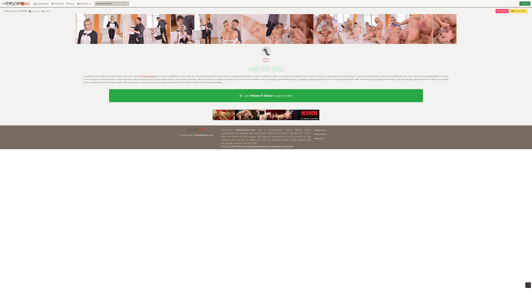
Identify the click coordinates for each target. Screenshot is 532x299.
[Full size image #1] (111, 29)
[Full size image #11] (349, 29)
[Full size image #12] (373, 29)
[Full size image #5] (206, 29)
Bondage (254, 69)
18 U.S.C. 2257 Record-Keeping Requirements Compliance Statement (257, 146)
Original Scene (320, 130)
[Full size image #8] (278, 29)
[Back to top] (528, 285)
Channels (58, 3)
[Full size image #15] (444, 29)
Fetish (266, 69)
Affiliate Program (320, 134)
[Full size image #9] (302, 29)
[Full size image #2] (135, 29)
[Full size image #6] (230, 29)
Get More (503, 11)
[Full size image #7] (254, 29)
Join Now (525, 3)
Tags (71, 3)
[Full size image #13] (397, 29)
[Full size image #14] (421, 29)
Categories (42, 3)
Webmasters (318, 139)
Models (84, 3)
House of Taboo (520, 11)
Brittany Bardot (266, 60)
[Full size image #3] (159, 29)
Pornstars (277, 69)
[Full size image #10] (325, 29)
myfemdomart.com (203, 135)
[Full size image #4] (182, 29)
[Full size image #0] (87, 29)
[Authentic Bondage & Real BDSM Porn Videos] (266, 119)
